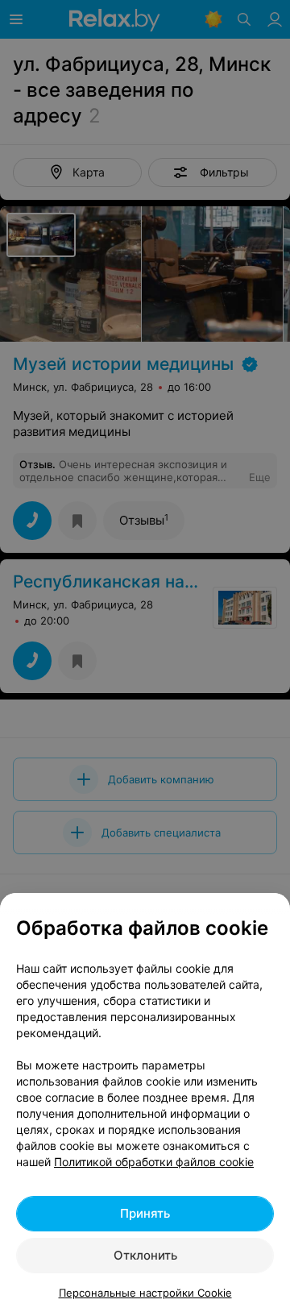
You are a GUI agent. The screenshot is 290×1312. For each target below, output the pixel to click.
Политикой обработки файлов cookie (154, 1162)
